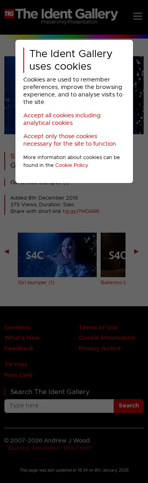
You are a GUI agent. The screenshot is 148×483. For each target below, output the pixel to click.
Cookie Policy (71, 165)
